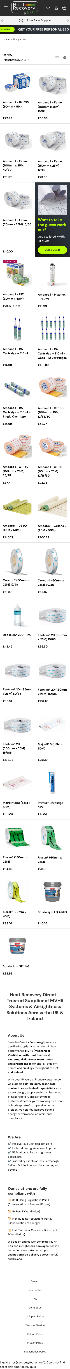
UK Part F (18, 1211)
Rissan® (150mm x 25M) (15, 859)
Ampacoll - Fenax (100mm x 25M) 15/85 (50, 107)
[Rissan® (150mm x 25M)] (17, 837)
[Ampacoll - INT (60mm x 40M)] (17, 274)
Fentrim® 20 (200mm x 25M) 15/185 (14, 748)
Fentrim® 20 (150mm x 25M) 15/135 (52, 692)
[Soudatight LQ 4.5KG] (52, 891)
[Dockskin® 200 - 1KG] (17, 614)
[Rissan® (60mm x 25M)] (52, 837)
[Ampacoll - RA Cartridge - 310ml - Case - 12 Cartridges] (52, 329)
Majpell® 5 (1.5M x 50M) (50, 746)
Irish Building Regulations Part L (32, 1219)
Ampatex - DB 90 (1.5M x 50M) (15, 528)
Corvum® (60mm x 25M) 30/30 (51, 583)
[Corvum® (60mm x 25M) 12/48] (17, 560)
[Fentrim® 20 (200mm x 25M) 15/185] (17, 723)
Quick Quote (52, 249)
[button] (64, 8)
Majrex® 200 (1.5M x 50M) (16, 805)
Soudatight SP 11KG (16, 966)
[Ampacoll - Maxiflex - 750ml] (52, 274)
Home (7, 39)
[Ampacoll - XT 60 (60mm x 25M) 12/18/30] (52, 446)
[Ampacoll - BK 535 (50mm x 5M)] (17, 82)
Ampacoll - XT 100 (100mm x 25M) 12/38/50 (51, 412)
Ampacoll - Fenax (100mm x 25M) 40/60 (15, 165)
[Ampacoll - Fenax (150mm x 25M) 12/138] (52, 141)
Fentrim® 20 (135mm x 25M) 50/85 (17, 692)
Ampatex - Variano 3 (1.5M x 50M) (52, 528)
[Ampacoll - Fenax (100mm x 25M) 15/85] (52, 82)
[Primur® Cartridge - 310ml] (52, 782)
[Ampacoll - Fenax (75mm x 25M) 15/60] (17, 199)
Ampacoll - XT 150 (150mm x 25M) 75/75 (15, 471)
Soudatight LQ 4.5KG (52, 912)
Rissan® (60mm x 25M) (50, 860)
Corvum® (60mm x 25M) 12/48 (16, 582)
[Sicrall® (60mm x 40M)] (17, 891)
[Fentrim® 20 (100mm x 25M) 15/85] (52, 614)
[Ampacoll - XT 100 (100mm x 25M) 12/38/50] (52, 387)
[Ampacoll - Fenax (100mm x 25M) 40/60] (17, 141)
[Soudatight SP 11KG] (17, 946)
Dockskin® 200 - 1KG (17, 635)
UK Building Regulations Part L (31, 1200)
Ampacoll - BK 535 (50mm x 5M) (16, 104)
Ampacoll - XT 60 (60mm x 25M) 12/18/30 (50, 471)
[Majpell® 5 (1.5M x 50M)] (52, 724)
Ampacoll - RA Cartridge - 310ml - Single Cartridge (16, 412)
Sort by (8, 54)
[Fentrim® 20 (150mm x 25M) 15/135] (52, 669)
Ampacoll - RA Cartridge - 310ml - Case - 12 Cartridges (52, 353)
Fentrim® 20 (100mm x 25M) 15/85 (52, 637)
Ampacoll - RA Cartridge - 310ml (15, 351)
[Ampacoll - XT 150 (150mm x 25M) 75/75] (17, 446)
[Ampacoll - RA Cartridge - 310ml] (17, 328)
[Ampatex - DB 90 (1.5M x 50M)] (17, 505)
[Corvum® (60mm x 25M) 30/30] (52, 560)
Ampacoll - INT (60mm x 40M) (13, 297)
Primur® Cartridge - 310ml (52, 805)
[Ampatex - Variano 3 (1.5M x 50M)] (52, 505)
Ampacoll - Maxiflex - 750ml (52, 297)
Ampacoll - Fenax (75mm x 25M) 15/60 (17, 222)
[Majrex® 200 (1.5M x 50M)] (17, 782)
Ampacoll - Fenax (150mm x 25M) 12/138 (50, 165)
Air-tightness (19, 39)
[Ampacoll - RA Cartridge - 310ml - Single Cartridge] (17, 387)
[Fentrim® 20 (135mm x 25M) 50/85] (17, 669)
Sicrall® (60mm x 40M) (14, 914)
